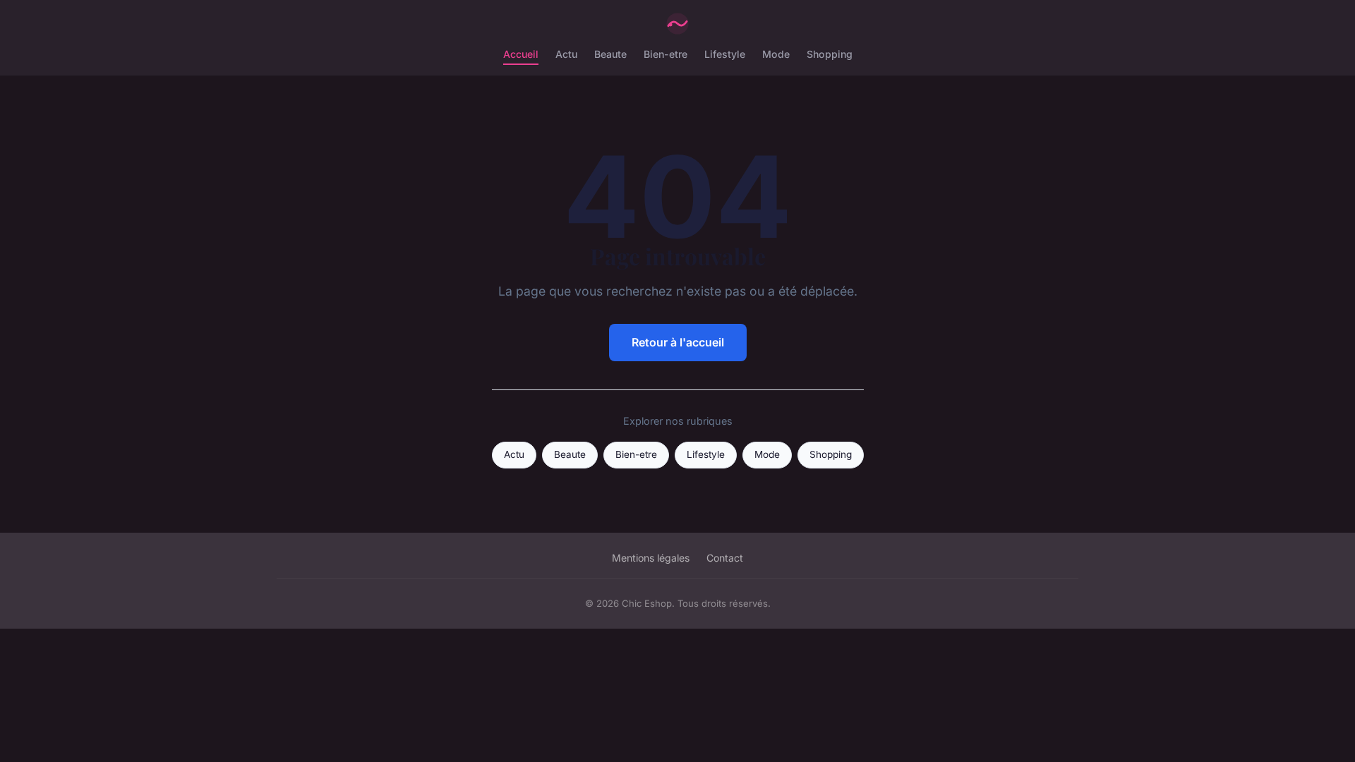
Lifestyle (724, 54)
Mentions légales (650, 558)
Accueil (520, 54)
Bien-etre (665, 54)
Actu (566, 54)
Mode (776, 54)
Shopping (830, 54)
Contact (724, 558)
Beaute (610, 54)
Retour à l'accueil (678, 342)
